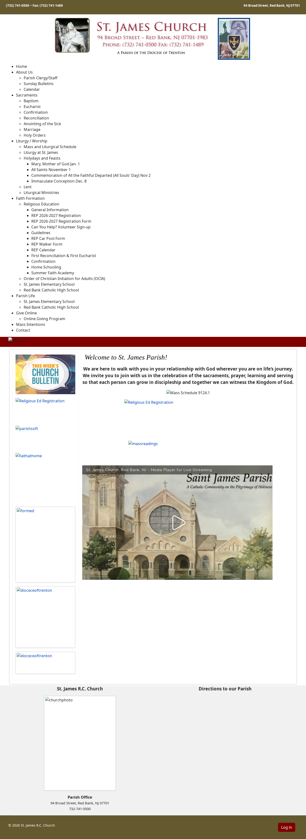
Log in (286, 827)
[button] (24, 72)
